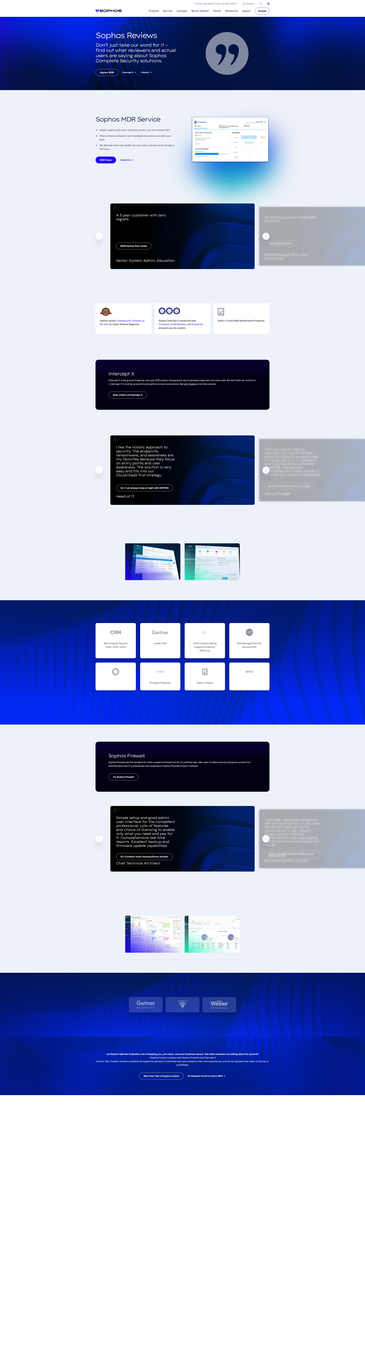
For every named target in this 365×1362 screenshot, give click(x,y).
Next (265, 236)
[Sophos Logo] (109, 10)
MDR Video (106, 160)
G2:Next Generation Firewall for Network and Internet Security (291, 854)
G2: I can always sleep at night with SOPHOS (144, 487)
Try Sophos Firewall (123, 776)
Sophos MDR (107, 72)
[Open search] (260, 4)
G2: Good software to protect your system (289, 486)
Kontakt (262, 11)
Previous (99, 236)
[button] (248, 3)
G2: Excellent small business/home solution (144, 856)
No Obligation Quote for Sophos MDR (205, 1076)
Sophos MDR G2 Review (280, 243)
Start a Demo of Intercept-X (128, 395)
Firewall (145, 72)
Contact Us (125, 160)
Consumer (164, 324)
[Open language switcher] (268, 4)
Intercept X (127, 72)
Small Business (178, 324)
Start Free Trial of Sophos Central (161, 1076)
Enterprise (197, 324)
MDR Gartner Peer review (133, 246)
